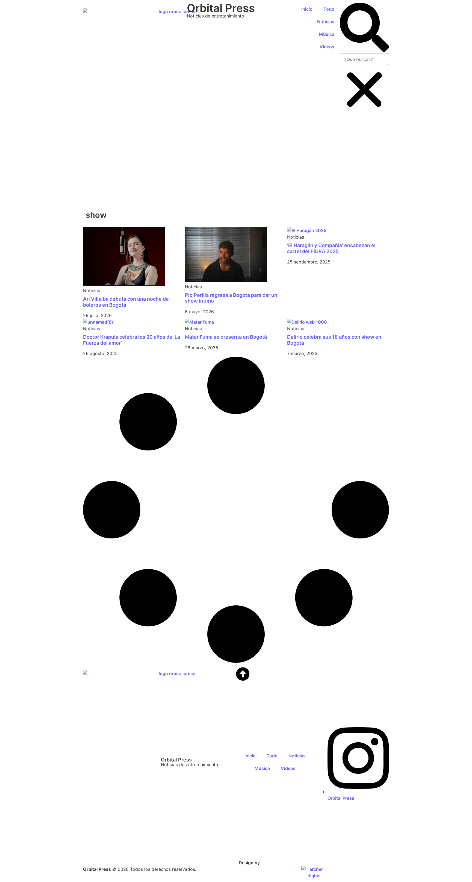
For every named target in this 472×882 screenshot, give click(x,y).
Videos (327, 46)
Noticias (325, 21)
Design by (249, 862)
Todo (328, 9)
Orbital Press (221, 8)
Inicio (306, 9)
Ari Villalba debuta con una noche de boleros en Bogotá (126, 302)
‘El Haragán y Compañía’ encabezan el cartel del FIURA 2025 (331, 248)
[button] (364, 28)
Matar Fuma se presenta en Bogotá (226, 337)
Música (326, 34)
